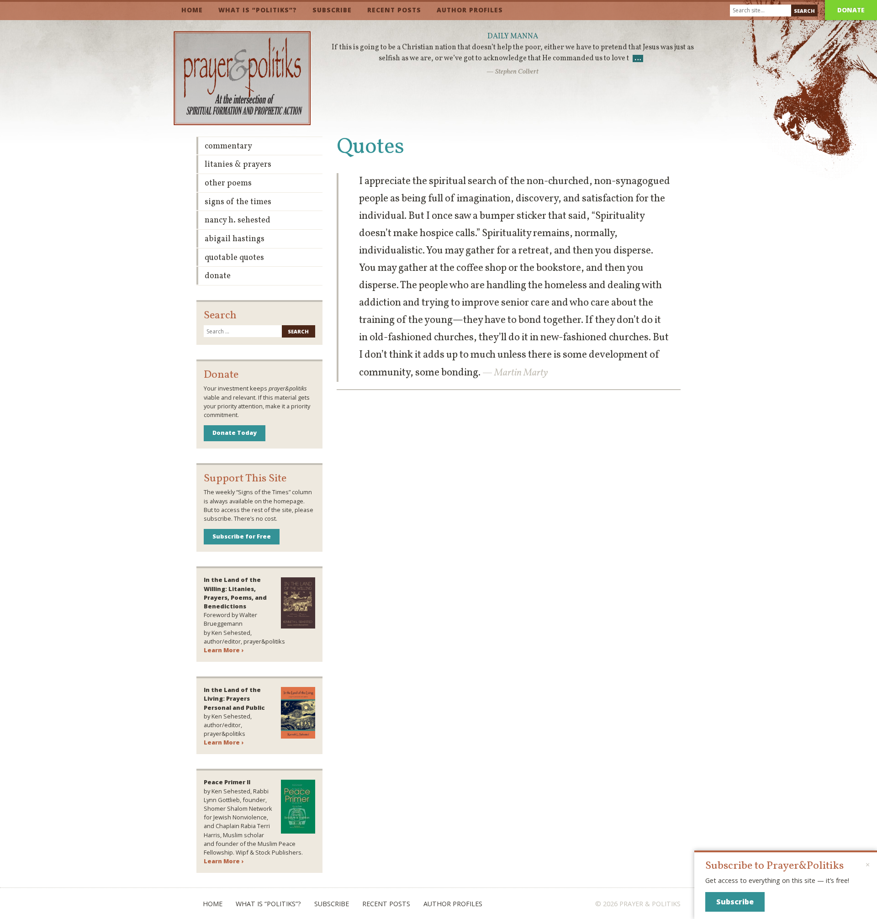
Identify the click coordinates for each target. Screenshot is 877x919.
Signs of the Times (238, 202)
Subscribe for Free (241, 536)
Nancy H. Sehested (237, 220)
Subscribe (332, 9)
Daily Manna (512, 37)
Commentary (228, 146)
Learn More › (223, 650)
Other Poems (228, 183)
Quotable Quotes (234, 258)
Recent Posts (394, 9)
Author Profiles (470, 9)
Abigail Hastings (234, 239)
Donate (851, 9)
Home (192, 9)
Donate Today (234, 432)
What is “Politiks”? (257, 9)
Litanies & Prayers (238, 164)
